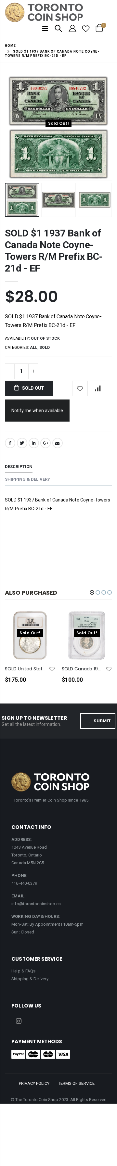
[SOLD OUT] (44, 626)
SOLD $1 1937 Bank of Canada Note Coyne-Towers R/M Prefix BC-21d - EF (54, 250)
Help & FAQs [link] (23, 971)
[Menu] (45, 28)
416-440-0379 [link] (24, 883)
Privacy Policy (34, 1083)
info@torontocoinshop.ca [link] (36, 903)
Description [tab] (18, 466)
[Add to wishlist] (80, 388)
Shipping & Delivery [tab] (27, 479)
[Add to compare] (97, 388)
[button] (92, 592)
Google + (45, 443)
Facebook (10, 443)
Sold (44, 347)
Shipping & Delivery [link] (29, 978)
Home (10, 45)
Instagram (18, 1021)
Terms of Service (76, 1083)
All (33, 347)
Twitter (22, 443)
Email (57, 443)
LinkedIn (34, 443)
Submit (102, 721)
